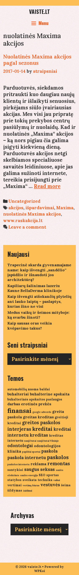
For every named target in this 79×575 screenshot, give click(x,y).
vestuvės (50, 485)
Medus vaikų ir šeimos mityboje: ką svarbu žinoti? (38, 315)
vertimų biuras (31, 485)
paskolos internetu (18, 464)
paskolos (58, 457)
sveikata (30, 480)
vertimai (14, 485)
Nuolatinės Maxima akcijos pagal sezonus (37, 59)
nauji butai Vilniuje (48, 440)
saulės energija (29, 475)
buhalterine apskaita (50, 394)
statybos (14, 480)
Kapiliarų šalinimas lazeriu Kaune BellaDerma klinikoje (34, 288)
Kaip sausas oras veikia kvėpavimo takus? (29, 325)
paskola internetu (26, 457)
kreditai (42, 429)
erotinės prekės (36, 403)
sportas (52, 475)
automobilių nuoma (23, 389)
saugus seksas (39, 469)
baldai (45, 389)
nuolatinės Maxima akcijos (32, 214)
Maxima (65, 208)
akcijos (15, 208)
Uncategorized (24, 201)
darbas (13, 403)
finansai (19, 411)
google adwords (41, 412)
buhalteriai (18, 394)
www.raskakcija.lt (23, 220)
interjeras (19, 429)
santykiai (15, 470)
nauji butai (30, 440)
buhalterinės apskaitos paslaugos (34, 399)
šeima (66, 485)
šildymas (14, 490)
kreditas (39, 435)
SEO (42, 475)
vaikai (57, 480)
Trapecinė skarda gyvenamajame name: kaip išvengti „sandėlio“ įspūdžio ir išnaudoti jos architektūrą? (39, 272)
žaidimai (27, 490)
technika (45, 480)
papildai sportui (31, 451)
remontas (58, 463)
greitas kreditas (38, 417)
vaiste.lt (39, 11)
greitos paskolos (41, 422)
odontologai (20, 445)
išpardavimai (39, 208)
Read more (47, 186)
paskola (49, 451)
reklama (38, 463)
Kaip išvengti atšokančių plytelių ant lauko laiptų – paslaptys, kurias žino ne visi (39, 301)
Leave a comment (27, 227)
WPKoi (39, 571)
